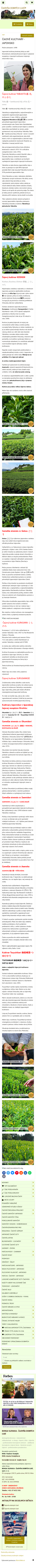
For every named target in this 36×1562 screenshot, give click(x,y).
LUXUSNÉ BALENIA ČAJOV (13, 1196)
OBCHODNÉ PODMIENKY (10, 1338)
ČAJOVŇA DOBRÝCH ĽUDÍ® (13, 8)
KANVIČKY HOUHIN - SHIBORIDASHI (14, 1224)
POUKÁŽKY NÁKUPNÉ (9, 1203)
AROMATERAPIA (7, 1310)
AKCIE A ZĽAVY (9, 1200)
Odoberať (7, 1367)
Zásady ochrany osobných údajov (12, 1555)
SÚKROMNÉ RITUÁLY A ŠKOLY (12, 1207)
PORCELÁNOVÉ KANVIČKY (11, 1220)
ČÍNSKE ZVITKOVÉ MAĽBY (11, 1321)
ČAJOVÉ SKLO (6, 1290)
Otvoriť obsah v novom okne (15, 1547)
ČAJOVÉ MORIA (7, 1300)
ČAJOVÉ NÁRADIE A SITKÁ (11, 1307)
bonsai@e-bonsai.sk (9, 1460)
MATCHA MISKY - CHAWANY (11, 1252)
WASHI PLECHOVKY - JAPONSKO (13, 1269)
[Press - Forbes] (18, 1406)
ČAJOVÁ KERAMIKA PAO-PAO (11, 1227)
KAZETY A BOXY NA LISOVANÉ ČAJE (14, 1283)
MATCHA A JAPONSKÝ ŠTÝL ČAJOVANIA (17, 1328)
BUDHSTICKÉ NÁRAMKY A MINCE (13, 1317)
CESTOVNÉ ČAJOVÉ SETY (10, 1245)
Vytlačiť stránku (27, 36)
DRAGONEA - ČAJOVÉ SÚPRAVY (12, 1231)
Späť (3, 35)
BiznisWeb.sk (20, 1560)
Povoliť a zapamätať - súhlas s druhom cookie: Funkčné (14, 1540)
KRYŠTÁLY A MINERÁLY (10, 1314)
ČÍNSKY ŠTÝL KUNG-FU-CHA (14, 1331)
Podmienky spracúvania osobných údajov (15, 1342)
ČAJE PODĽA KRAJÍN (11, 1189)
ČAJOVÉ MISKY (7, 1255)
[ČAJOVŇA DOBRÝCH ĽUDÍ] (18, 19)
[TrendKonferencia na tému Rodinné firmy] (18, 1427)
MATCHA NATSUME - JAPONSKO (13, 1265)
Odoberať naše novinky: (10, 1354)
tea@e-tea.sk (21, 1460)
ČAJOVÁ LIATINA (7, 1238)
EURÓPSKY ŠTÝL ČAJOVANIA (14, 1334)
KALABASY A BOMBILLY (10, 1293)
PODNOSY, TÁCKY (8, 1303)
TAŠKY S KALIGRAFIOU (10, 1324)
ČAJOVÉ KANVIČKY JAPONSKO (12, 1214)
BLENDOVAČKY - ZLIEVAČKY (11, 1241)
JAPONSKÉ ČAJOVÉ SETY (10, 1234)
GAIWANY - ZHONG (8, 1248)
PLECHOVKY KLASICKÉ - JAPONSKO (14, 1272)
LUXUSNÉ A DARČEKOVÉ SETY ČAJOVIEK (16, 1279)
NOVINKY (5, 1182)
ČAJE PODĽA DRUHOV (11, 1193)
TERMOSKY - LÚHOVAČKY (11, 1286)
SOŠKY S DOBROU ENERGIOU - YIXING (15, 1296)
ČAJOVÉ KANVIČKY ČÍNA (10, 1217)
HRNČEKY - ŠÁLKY (8, 1262)
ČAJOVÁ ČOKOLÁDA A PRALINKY (12, 1210)
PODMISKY (6, 1258)
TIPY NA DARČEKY (10, 1186)
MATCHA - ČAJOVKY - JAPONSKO (13, 1276)
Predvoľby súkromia (7, 1552)
